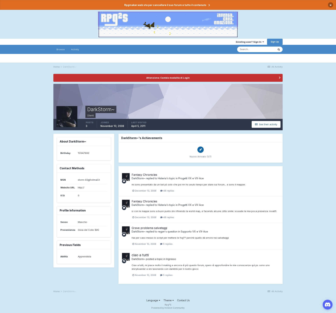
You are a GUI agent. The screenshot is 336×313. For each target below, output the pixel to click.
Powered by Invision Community (168, 308)
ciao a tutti (140, 255)
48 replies (168, 190)
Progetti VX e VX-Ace (191, 178)
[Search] (279, 49)
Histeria (162, 178)
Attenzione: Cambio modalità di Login (168, 77)
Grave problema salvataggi (149, 228)
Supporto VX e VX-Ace (194, 231)
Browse (61, 49)
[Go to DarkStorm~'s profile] (126, 177)
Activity (75, 49)
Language (152, 300)
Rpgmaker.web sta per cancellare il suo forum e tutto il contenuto (165, 5)
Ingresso (171, 259)
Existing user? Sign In (249, 41)
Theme (167, 300)
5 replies (167, 243)
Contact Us (183, 300)
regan (161, 231)
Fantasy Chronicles (144, 174)
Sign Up (275, 41)
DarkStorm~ (138, 178)
